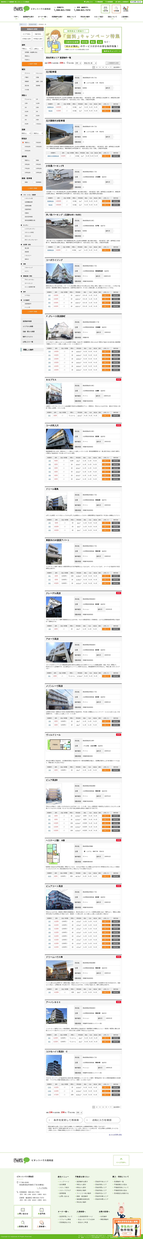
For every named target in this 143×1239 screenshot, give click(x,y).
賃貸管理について (65, 1216)
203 (49, 366)
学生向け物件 (85, 17)
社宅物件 (103, 1216)
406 (50, 475)
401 (49, 306)
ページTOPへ (121, 1162)
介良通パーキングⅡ (55, 166)
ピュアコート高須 (54, 886)
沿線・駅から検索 (29, 331)
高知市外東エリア (101, 1196)
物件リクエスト (28, 336)
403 (50, 479)
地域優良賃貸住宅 (83, 1199)
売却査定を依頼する (121, 1193)
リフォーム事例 (65, 1219)
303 (49, 299)
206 (49, 362)
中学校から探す (38, 39)
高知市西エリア (101, 1187)
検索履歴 (110, 2)
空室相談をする (65, 1222)
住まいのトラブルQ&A (86, 1219)
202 (49, 415)
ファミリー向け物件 (84, 1193)
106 (49, 351)
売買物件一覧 (119, 1181)
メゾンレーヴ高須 (54, 686)
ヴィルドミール (53, 735)
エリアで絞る (26, 34)
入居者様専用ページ (85, 1216)
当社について (112, 17)
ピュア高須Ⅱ (51, 780)
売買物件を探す (57, 17)
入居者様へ (125, 17)
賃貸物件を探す (28, 17)
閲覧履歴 (100, 2)
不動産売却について (121, 1187)
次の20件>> (117, 67)
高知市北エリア (101, 1193)
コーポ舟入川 (52, 425)
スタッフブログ (65, 1190)
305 (50, 464)
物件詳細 (115, 107)
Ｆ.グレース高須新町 (55, 316)
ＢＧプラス (51, 380)
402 (50, 472)
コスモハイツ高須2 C (56, 1051)
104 (49, 816)
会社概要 (62, 1184)
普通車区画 (50, 107)
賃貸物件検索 (27, 321)
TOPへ (16, 17)
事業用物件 (104, 1219)
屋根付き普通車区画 (53, 156)
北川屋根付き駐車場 (55, 121)
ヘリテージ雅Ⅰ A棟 (55, 840)
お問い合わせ (64, 1196)
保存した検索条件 (123, 2)
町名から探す (81, 1187)
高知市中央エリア (101, 1181)
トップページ (64, 1181)
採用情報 (62, 1193)
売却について (71, 17)
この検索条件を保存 (113, 63)
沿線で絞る (38, 34)
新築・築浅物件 (82, 1196)
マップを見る (43, 1188)
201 (49, 576)
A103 (49, 876)
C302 (49, 1091)
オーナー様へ (42, 17)
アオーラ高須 (52, 639)
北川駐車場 (51, 72)
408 (49, 943)
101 (49, 355)
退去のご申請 (83, 1222)
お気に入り (106, 107)
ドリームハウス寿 (54, 957)
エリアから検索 (28, 326)
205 (49, 359)
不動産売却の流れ (120, 1190)
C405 (49, 1094)
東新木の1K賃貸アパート (58, 540)
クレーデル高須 (53, 593)
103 (49, 295)
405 (49, 302)
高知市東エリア (101, 1184)
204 (49, 370)
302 (49, 583)
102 (50, 629)
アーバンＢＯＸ (53, 1002)
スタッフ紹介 (98, 17)
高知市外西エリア (101, 1199)
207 (49, 921)
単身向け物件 (81, 1190)
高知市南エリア (101, 1190)
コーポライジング (54, 260)
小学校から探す (26, 39)
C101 (49, 1087)
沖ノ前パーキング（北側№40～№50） (64, 215)
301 (49, 676)
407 (49, 936)
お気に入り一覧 (28, 342)
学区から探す (81, 1184)
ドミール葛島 (52, 489)
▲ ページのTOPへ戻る (115, 1134)
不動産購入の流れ (120, 1184)
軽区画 (50, 111)
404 (49, 827)
